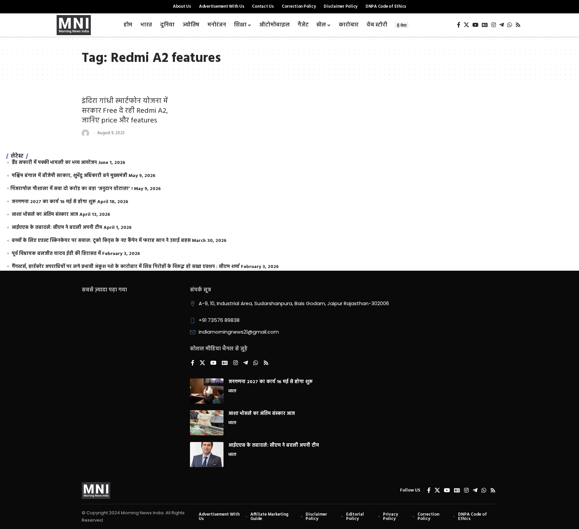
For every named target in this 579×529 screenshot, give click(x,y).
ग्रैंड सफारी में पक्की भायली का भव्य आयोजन (54, 163)
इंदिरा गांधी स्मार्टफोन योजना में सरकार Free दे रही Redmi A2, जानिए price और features (125, 110)
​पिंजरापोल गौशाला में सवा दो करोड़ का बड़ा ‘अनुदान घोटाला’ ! (71, 189)
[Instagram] (494, 24)
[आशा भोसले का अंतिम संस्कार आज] (206, 422)
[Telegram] (502, 24)
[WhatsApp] (510, 24)
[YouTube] (475, 24)
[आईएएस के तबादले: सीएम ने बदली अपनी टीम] (206, 454)
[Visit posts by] (85, 133)
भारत (232, 391)
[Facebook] (458, 24)
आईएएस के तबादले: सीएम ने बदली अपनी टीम (57, 228)
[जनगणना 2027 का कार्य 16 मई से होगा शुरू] (206, 391)
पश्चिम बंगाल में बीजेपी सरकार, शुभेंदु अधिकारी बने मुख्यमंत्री (69, 176)
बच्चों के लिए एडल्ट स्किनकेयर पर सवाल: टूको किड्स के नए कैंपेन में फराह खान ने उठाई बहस (101, 241)
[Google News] (485, 24)
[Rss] (518, 24)
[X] (466, 24)
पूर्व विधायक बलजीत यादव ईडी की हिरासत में (56, 254)
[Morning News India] (96, 490)
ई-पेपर (401, 25)
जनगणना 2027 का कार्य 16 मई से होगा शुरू (54, 202)
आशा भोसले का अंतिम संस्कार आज (45, 214)
